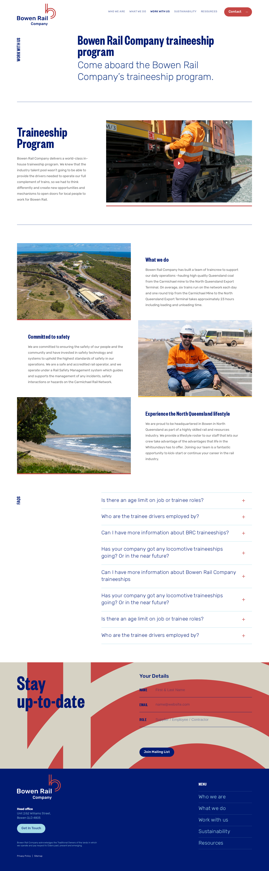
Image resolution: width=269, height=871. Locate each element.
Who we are (116, 11)
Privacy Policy (24, 856)
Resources (209, 11)
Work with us (160, 11)
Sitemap (38, 856)
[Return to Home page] (36, 15)
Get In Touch (31, 828)
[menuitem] (116, 11)
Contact (235, 12)
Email (143, 704)
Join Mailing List (157, 752)
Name (143, 689)
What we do (137, 11)
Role (143, 719)
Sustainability (185, 11)
